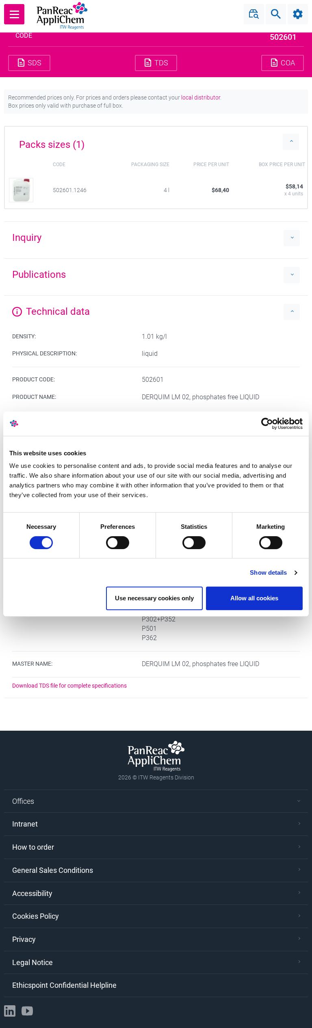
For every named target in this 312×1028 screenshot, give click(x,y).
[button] (156, 142)
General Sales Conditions (52, 870)
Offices (23, 801)
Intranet (25, 824)
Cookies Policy (35, 916)
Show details (268, 572)
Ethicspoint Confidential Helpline (64, 985)
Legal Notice (32, 962)
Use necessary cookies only (154, 598)
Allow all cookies (254, 598)
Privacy (24, 939)
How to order (33, 847)
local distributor (200, 97)
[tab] (156, 142)
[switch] (117, 542)
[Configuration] (298, 14)
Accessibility (32, 893)
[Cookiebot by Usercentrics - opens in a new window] (267, 424)
